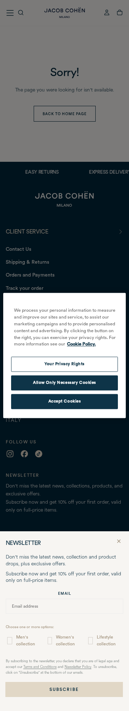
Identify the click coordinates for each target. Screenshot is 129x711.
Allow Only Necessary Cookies (64, 382)
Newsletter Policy (77, 667)
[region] (64, 355)
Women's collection (65, 640)
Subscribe (64, 689)
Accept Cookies (64, 401)
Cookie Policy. (81, 344)
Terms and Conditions (40, 667)
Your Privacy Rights (64, 364)
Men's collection (25, 640)
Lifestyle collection (106, 640)
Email (64, 593)
